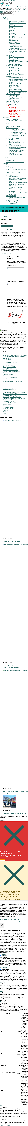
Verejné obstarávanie (9, 364)
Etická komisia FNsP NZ (12, 101)
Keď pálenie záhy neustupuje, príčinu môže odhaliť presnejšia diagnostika (15, 792)
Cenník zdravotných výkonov (17, 197)
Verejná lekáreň (13, 63)
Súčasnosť (9, 165)
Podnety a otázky (14, 73)
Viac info (2, 860)
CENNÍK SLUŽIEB (11, 196)
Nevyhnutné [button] (3, 954)
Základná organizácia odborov (14, 126)
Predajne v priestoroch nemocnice (18, 61)
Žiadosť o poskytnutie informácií (18, 69)
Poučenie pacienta (14, 86)
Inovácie (5, 159)
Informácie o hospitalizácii (16, 21)
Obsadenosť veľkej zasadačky (17, 147)
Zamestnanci (6, 117)
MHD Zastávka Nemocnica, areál (18, 182)
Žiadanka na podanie (15, 116)
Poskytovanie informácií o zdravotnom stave (16, 84)
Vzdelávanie (6, 137)
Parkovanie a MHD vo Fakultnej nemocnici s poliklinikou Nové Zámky (17, 51)
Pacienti (5, 18)
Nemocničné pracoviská (15, 120)
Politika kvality (13, 42)
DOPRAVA (9, 175)
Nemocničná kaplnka (14, 64)
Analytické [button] (3, 1002)
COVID (8, 106)
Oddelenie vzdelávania (12, 138)
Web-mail (8, 125)
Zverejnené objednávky (15, 97)
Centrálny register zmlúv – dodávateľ (13, 400)
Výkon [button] (1, 991)
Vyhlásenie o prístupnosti (10, 362)
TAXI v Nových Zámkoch (15, 187)
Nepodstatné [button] (3, 967)
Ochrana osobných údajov (16, 77)
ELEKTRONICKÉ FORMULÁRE (14, 66)
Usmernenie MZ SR (15, 114)
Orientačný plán (13, 60)
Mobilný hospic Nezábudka (16, 57)
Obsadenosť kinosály (15, 148)
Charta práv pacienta (14, 43)
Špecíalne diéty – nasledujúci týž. (18, 135)
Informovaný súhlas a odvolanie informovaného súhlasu (18, 88)
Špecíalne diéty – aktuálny (16, 132)
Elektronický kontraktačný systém (12, 397)
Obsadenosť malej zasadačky (17, 150)
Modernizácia (10, 160)
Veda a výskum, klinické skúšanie (15, 162)
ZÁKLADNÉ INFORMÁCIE (13, 20)
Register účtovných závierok (11, 389)
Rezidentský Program (15, 141)
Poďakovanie (12, 67)
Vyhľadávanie (13, 122)
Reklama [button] (2, 1106)
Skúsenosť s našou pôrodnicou (12, 541)
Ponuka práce (6, 410)
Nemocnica (6, 163)
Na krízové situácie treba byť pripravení (14, 813)
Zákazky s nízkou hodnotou (16, 100)
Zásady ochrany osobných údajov (18, 79)
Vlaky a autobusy (14, 188)
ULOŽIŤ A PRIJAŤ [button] (5, 1125)
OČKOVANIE (12, 107)
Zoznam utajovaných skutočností (18, 91)
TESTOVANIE (12, 108)
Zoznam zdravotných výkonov (17, 199)
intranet (8, 123)
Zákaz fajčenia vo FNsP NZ (16, 46)
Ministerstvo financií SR (9, 403)
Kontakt (5, 413)
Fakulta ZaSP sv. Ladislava (13, 145)
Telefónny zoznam (14, 48)
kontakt (5, 174)
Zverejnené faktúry (14, 98)
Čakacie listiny (7, 359)
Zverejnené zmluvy (14, 95)
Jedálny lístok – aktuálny (16, 131)
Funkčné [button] (2, 982)
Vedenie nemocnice (14, 40)
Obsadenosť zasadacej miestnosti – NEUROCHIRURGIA (18, 155)
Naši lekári (12, 36)
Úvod (4, 17)
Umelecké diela (10, 168)
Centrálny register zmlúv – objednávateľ (14, 398)
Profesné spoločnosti (12, 128)
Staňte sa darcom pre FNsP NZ (14, 172)
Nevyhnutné (5, 955)
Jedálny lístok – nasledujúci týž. (18, 134)
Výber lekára (12, 45)
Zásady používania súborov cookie (12, 381)
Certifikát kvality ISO (8, 401)
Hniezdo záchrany (14, 58)
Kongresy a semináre (9, 406)
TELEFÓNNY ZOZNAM (12, 119)
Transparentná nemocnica (10, 376)
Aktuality (5, 157)
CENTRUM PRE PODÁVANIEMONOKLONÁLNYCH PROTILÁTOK (17, 111)
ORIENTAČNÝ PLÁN (11, 104)
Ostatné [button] (2, 1118)
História (8, 166)
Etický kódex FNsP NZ (12, 103)
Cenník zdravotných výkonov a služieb (13, 373)
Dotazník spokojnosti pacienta (17, 72)
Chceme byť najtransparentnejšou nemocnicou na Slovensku (13, 666)
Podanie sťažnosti (14, 70)
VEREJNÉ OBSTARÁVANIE (13, 94)
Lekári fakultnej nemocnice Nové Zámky (14, 392)
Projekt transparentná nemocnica (18, 92)
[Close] (14, 849)
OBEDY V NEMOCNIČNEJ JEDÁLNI (15, 129)
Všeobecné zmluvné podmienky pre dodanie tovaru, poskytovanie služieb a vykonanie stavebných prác (15, 356)
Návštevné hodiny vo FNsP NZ (17, 35)
